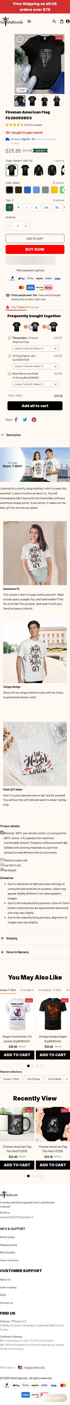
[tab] (28, 1066)
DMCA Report (7, 1367)
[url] (5, 1212)
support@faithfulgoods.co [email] (16, 1217)
